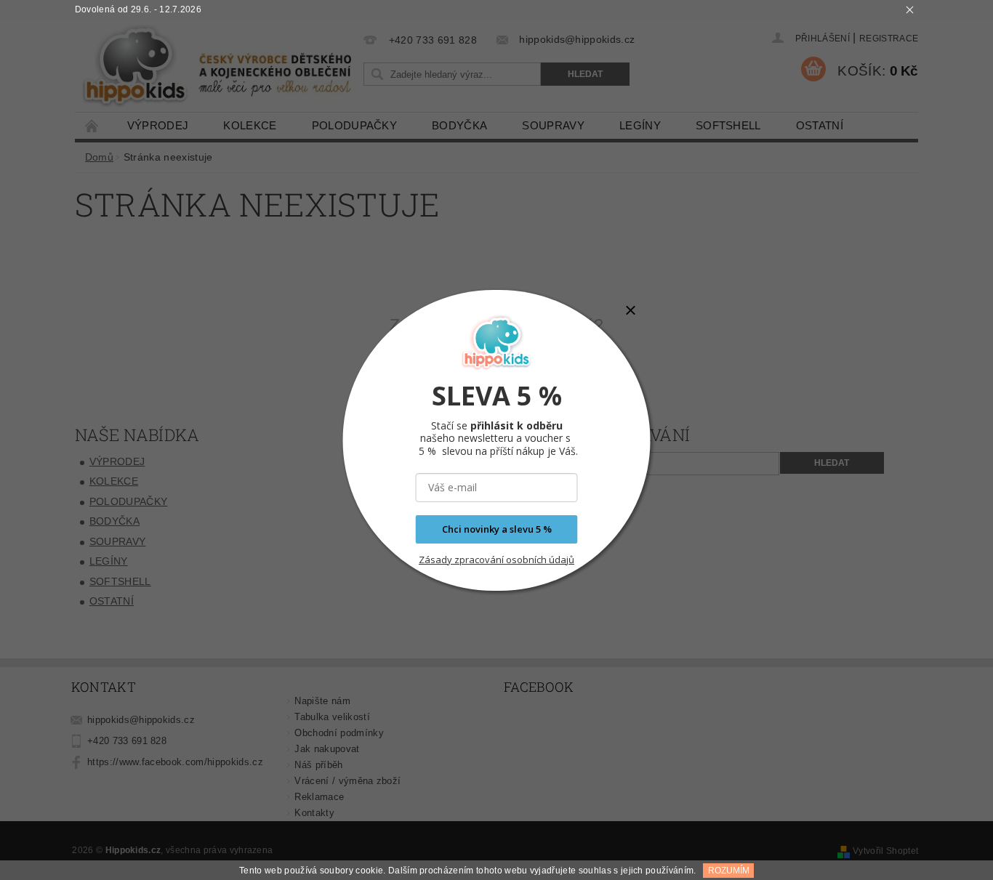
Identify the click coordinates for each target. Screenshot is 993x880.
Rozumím (728, 870)
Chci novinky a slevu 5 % (497, 529)
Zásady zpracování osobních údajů (496, 559)
